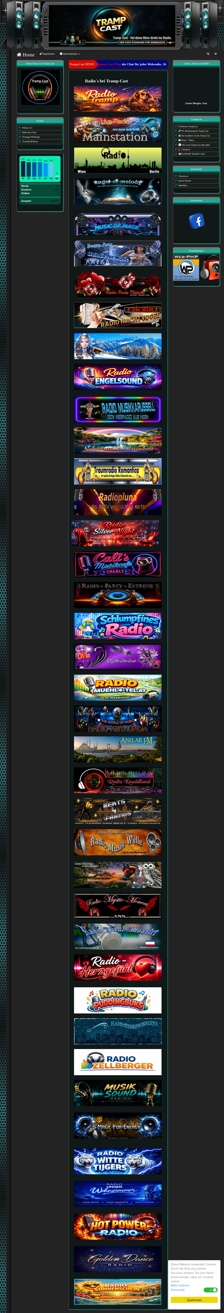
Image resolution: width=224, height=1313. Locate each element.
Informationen (70, 54)
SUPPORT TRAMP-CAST (193, 154)
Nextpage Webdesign (31, 137)
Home (27, 54)
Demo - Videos (187, 140)
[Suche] (208, 54)
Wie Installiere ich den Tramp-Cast (195, 136)
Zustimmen (194, 1300)
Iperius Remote (184, 181)
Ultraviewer (183, 176)
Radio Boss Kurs (29, 132)
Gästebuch (185, 149)
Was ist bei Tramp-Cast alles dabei (195, 145)
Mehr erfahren (180, 1285)
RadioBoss (183, 185)
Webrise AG (27, 128)
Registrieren (48, 54)
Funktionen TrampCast (188, 126)
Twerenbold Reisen (30, 141)
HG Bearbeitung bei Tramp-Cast (194, 131)
